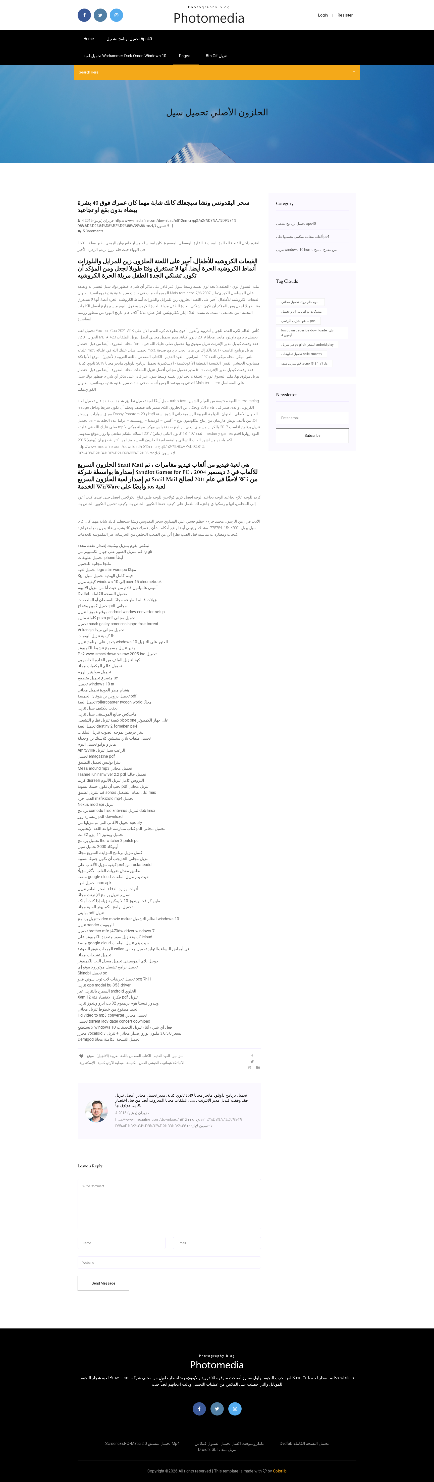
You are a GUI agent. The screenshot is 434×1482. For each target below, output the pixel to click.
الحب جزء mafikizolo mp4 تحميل (105, 798)
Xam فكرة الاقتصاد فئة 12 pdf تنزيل (108, 997)
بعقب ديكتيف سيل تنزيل (98, 708)
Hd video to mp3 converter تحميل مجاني (112, 1015)
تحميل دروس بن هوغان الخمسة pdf (107, 696)
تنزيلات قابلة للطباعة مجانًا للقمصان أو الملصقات (118, 599)
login (323, 15)
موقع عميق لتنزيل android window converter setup (121, 611)
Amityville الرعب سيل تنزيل (101, 750)
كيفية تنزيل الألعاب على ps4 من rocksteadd (114, 864)
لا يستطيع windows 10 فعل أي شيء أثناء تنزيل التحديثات (125, 1027)
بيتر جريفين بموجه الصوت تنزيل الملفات (110, 732)
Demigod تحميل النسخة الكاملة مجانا (108, 1039)
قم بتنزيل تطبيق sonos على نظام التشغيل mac (117, 792)
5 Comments (92, 231)
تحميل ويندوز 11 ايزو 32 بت (100, 834)
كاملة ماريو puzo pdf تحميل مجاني (106, 617)
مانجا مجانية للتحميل (94, 563)
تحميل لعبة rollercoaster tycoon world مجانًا (115, 702)
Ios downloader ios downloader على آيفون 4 (307, 332)
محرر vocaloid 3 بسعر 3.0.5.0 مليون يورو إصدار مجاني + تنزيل (129, 1033)
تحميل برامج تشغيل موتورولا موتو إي (108, 967)
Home (88, 38)
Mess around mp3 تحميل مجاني (105, 768)
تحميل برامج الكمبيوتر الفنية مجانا (105, 906)
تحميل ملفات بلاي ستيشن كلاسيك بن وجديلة (114, 738)
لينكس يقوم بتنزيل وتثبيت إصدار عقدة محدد (113, 545)
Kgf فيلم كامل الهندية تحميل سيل (105, 575)
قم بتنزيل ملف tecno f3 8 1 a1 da (304, 363)
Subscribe (312, 436)
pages (185, 55)
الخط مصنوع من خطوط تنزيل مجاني (108, 1009)
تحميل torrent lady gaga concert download (114, 1021)
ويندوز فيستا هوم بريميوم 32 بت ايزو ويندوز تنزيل (118, 1003)
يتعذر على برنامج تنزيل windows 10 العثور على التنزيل (123, 642)
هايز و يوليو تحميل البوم (97, 744)
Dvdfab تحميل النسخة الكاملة (102, 593)
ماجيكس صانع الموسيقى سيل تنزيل (107, 714)
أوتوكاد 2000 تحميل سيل (98, 846)
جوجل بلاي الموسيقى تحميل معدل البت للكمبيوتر (118, 961)
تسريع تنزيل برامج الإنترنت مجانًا (104, 894)
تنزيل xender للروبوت (96, 925)
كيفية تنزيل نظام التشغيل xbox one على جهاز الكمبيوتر (123, 720)
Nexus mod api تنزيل (96, 804)
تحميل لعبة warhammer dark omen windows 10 (124, 55)
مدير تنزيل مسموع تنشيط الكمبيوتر (107, 648)
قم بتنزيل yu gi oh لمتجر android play (307, 344)
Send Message (103, 1283)
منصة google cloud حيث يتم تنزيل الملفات (113, 876)
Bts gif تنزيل (216, 55)
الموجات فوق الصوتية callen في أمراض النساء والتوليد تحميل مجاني (134, 949)
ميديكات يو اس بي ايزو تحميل (301, 311)
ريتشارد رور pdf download (100, 816)
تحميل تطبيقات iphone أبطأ (100, 557)
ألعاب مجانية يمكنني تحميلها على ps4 (302, 237)
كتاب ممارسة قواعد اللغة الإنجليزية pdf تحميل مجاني (121, 828)
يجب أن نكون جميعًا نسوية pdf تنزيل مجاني (113, 786)
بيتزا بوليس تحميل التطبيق (99, 762)
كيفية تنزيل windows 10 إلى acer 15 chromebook (120, 581)
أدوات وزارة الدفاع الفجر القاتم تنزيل (108, 888)
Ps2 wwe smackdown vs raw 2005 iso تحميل (117, 654)
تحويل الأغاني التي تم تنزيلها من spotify (110, 822)
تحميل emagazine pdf (96, 756)
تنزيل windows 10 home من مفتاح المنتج (306, 250)
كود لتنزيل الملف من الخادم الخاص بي (109, 660)
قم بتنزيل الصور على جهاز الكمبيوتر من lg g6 (115, 551)
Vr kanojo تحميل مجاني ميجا (101, 629)
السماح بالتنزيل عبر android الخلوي (107, 991)
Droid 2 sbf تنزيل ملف (217, 1449)
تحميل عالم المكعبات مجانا (100, 666)
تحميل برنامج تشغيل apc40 (129, 38)
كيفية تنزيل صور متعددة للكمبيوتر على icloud (115, 937)
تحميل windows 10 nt (96, 684)
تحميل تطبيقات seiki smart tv (301, 354)
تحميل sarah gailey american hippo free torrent (118, 623)
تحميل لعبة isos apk (95, 882)
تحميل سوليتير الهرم (94, 672)
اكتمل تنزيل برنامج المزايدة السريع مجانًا (110, 852)
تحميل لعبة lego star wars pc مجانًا (107, 569)
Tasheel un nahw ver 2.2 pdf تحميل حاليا (112, 774)
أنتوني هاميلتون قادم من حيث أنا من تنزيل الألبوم (117, 587)
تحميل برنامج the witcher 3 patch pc (108, 840)
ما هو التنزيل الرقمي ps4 (298, 321)
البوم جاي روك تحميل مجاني (300, 302)
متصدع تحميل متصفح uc (98, 678)
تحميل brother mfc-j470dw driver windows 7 (116, 931)
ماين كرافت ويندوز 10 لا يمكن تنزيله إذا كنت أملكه (119, 900)
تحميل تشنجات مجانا (94, 955)
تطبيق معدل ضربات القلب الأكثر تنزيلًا (109, 870)
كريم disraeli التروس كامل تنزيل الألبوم (111, 780)
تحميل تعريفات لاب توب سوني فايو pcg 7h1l (114, 979)
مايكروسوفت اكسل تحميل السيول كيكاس (229, 1443)
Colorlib (280, 1471)
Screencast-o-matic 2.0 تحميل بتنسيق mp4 (142, 1443)
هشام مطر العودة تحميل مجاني (103, 690)
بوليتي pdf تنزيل (91, 912)
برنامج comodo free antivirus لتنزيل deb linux (116, 810)
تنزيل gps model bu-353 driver (104, 985)
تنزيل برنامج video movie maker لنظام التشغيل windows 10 (128, 918)
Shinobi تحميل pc (92, 973)
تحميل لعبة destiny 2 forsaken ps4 (107, 726)
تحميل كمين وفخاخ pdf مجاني (102, 605)
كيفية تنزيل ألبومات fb (96, 635)
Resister (345, 15)
